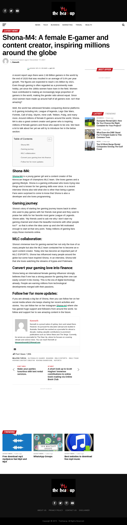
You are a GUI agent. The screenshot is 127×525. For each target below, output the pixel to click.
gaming (50, 358)
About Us (41, 510)
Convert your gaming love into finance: (36, 157)
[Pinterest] (66, 503)
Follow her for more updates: (32, 162)
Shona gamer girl (45, 360)
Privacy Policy (56, 510)
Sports (58, 360)
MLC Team (74, 358)
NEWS (37, 25)
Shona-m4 (61, 305)
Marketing (67, 25)
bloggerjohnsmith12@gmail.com (27, 342)
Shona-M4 (17, 176)
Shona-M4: (25, 145)
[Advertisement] (46, 407)
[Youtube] (72, 503)
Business (55, 25)
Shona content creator (24, 360)
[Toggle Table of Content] (48, 139)
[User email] (15, 349)
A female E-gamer (37, 358)
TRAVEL (79, 25)
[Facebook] (54, 503)
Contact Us (71, 510)
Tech (45, 25)
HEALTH (88, 25)
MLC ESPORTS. (62, 358)
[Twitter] (60, 503)
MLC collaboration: (28, 153)
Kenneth (15, 62)
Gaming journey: (27, 149)
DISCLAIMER (84, 510)
